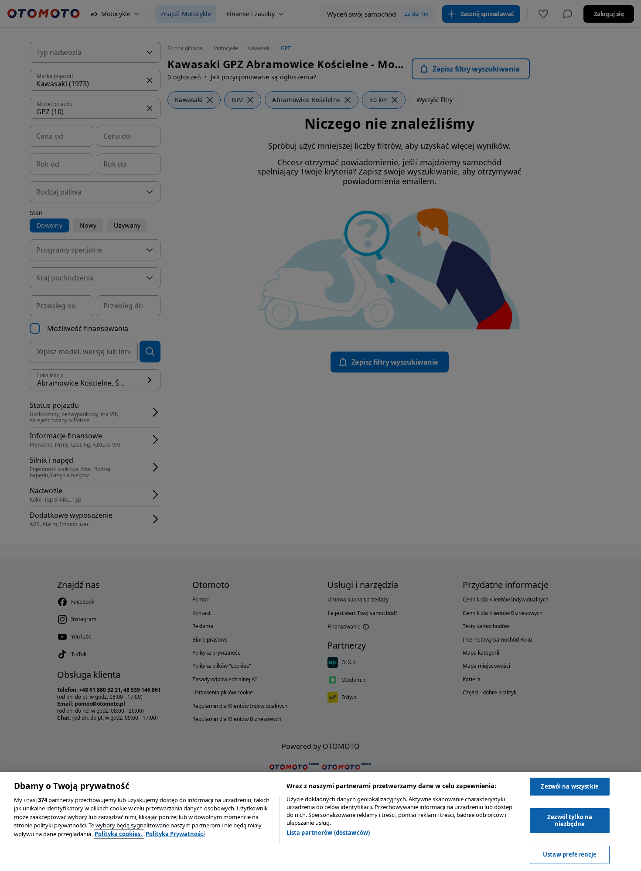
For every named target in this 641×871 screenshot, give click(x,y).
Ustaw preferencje (570, 854)
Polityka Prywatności (175, 834)
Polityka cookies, (119, 834)
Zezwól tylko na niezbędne (569, 820)
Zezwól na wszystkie (569, 786)
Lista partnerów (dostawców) (328, 833)
